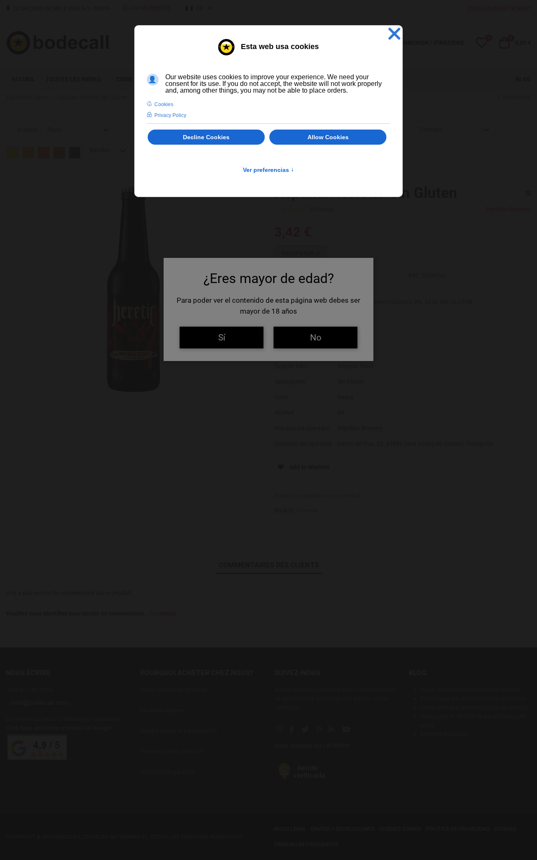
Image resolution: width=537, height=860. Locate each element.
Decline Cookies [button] (206, 137)
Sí (221, 337)
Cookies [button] (163, 104)
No (315, 337)
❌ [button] (394, 34)
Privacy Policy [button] (170, 115)
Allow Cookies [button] (328, 137)
